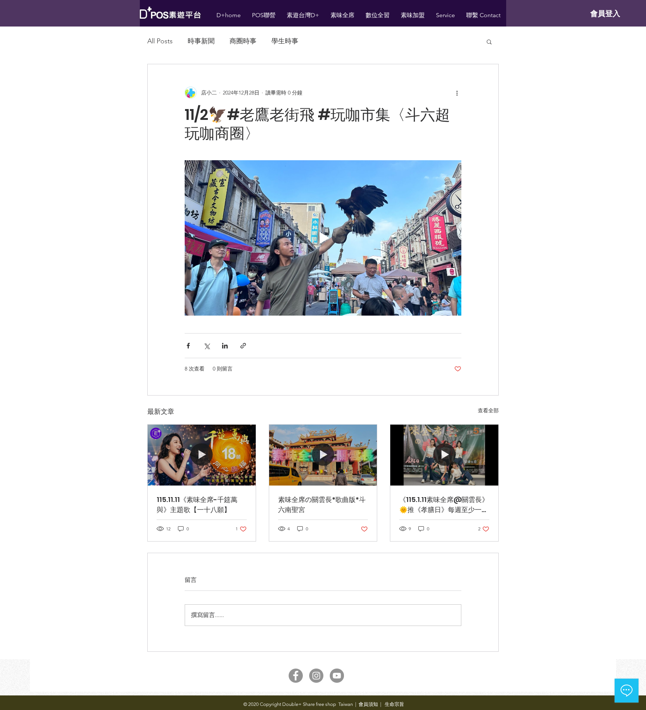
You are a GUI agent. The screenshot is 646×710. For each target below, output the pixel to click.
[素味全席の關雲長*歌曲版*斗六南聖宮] (323, 455)
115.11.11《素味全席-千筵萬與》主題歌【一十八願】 (197, 504)
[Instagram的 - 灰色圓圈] (316, 676)
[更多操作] (456, 92)
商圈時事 (243, 41)
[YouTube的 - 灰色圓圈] (337, 676)
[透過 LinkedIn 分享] (224, 345)
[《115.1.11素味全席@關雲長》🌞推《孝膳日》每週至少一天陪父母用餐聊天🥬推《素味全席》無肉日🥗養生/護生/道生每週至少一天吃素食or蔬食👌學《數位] (444, 455)
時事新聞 (201, 41)
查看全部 (488, 410)
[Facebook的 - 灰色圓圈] (296, 676)
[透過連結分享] (243, 345)
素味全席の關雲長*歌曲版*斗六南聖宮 (322, 504)
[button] (489, 41)
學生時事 (284, 41)
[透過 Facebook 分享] (188, 345)
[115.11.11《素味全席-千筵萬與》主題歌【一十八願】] (202, 455)
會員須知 (368, 704)
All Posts (160, 41)
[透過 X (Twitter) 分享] (206, 345)
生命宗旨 (394, 704)
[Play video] (323, 238)
